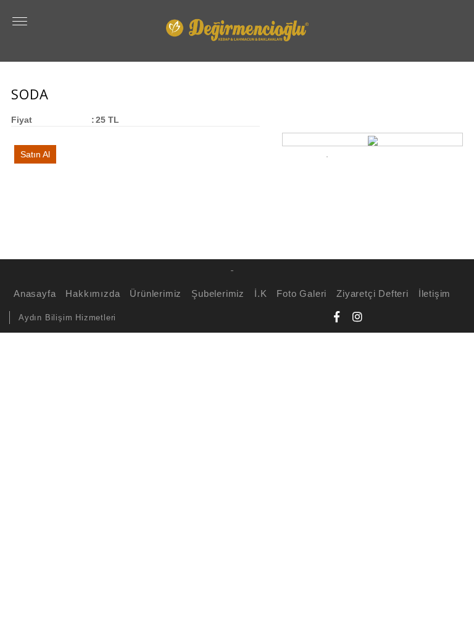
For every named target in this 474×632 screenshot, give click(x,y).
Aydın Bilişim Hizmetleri (67, 317)
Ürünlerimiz (155, 293)
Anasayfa (35, 293)
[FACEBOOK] (336, 316)
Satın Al (35, 154)
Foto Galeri (301, 293)
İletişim (434, 293)
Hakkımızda (92, 293)
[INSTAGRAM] (357, 316)
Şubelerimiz (217, 293)
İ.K (260, 293)
